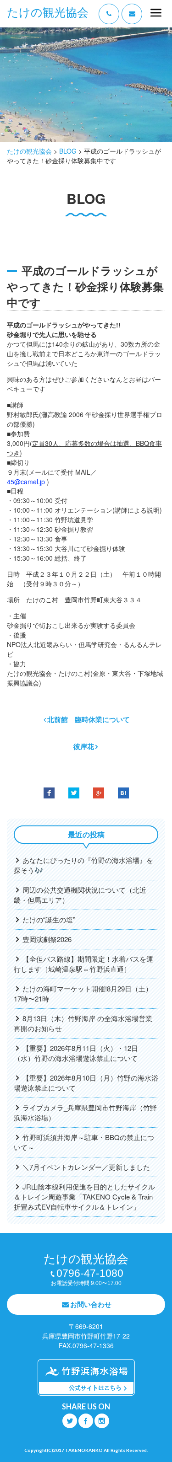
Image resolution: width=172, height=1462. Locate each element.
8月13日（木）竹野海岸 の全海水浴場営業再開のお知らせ (83, 1023)
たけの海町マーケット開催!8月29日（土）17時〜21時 (83, 993)
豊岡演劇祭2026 (47, 939)
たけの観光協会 (48, 12)
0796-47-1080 (89, 1273)
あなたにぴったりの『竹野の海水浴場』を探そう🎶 (83, 865)
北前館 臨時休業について (88, 719)
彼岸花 (83, 746)
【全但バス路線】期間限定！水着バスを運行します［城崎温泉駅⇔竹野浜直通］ (83, 964)
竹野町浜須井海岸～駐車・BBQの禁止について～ (84, 1142)
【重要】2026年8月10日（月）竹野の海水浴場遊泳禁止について (86, 1082)
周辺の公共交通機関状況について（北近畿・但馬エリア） (80, 895)
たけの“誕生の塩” (48, 919)
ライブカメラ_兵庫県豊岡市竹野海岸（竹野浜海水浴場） (85, 1112)
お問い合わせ (90, 1304)
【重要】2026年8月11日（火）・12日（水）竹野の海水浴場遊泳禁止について (76, 1053)
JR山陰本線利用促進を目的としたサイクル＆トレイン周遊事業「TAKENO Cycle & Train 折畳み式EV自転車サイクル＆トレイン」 (84, 1196)
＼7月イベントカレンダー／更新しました (86, 1167)
